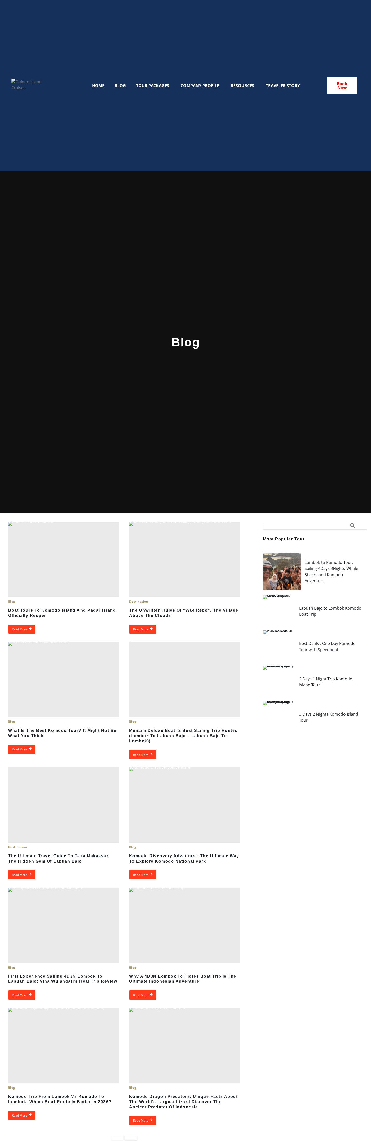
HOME (98, 85)
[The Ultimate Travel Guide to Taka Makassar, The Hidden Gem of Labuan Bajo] (63, 805)
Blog (11, 601)
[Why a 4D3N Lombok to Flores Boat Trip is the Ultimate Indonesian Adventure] (184, 925)
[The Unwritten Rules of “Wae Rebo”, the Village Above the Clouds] (184, 559)
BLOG (120, 85)
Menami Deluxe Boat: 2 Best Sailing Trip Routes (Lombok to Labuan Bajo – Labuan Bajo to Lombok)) (183, 735)
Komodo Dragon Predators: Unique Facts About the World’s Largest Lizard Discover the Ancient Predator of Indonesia (183, 1101)
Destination (138, 601)
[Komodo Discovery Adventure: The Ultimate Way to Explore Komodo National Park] (184, 805)
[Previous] (117, 1137)
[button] (315, 527)
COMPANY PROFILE (200, 85)
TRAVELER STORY (283, 85)
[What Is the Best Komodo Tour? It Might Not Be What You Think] (63, 679)
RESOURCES (242, 85)
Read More (19, 629)
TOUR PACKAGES (152, 85)
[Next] (131, 1137)
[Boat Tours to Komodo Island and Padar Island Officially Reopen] (63, 559)
